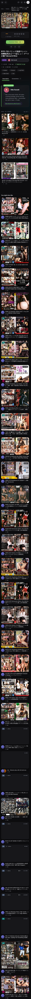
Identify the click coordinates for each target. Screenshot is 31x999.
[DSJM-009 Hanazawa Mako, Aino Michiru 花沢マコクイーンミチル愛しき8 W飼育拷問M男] (15, 521)
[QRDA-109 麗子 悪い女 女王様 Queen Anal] (15, 256)
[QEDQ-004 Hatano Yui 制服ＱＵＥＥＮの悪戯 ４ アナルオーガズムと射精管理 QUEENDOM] (15, 545)
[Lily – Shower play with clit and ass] (15, 762)
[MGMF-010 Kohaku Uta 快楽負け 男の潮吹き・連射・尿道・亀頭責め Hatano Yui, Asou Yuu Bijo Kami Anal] (15, 376)
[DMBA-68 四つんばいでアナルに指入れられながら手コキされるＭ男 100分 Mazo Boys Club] (15, 209)
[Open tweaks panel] (24, 2)
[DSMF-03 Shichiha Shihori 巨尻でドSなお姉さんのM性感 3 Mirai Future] (15, 304)
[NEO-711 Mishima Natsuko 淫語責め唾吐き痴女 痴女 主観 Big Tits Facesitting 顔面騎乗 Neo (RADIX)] (15, 928)
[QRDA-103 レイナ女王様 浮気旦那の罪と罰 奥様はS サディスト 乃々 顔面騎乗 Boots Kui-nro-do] (15, 328)
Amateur (5, 70)
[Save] (19, 46)
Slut (13, 73)
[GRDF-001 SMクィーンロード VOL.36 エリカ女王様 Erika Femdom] (15, 785)
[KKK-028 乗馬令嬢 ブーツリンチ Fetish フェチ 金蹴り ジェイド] (15, 958)
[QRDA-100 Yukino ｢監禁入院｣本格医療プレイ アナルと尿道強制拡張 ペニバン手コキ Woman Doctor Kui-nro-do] (15, 690)
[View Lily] (4, 771)
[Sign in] (28, 2)
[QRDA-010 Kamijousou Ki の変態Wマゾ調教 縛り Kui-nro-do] (15, 473)
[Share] (11, 46)
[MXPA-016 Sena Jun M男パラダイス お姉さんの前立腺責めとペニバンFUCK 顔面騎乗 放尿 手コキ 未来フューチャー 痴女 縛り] (15, 497)
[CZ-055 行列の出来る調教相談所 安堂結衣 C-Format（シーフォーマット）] (15, 666)
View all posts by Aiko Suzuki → (13, 103)
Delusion (13, 70)
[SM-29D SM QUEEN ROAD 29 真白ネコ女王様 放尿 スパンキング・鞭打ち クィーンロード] (15, 880)
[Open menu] (2, 2)
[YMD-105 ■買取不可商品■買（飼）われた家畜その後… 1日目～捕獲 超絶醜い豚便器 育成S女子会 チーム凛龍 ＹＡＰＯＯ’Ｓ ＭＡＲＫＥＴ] (15, 424)
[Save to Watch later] (27, 199)
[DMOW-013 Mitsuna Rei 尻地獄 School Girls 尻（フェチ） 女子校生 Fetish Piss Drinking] (15, 448)
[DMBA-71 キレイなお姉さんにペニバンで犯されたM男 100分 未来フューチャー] (15, 738)
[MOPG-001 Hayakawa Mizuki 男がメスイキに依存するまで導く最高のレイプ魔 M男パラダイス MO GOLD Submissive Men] (15, 569)
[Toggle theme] (21, 2)
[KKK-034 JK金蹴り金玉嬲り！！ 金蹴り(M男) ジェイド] (15, 809)
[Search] (5, 2)
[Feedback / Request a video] (18, 2)
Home (2, 8)
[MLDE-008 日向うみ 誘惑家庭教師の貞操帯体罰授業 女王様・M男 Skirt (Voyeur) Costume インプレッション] (15, 856)
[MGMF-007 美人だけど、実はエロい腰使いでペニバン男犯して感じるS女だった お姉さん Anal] (15, 987)
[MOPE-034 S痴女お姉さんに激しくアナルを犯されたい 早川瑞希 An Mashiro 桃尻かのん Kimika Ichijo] (15, 352)
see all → (26, 111)
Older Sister (6, 73)
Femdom (7, 8)
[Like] (15, 46)
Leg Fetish (21, 70)
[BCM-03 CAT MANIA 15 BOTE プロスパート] (15, 833)
